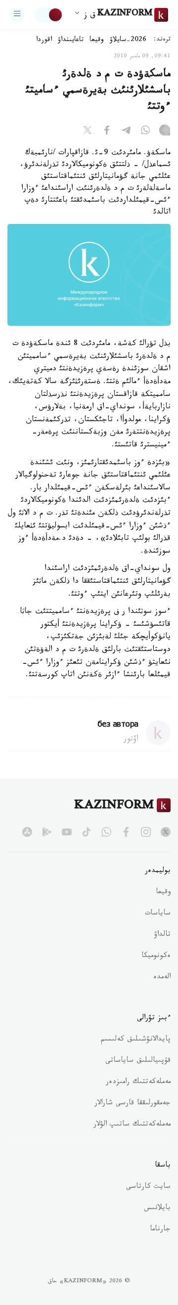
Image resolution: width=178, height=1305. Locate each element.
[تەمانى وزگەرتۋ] (49, 15)
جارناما (160, 1229)
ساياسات (158, 914)
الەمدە (162, 977)
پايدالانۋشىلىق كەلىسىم (136, 1040)
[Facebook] (107, 132)
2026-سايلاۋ (128, 40)
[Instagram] (165, 132)
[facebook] (126, 832)
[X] (87, 132)
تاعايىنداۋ (71, 40)
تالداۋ (162, 935)
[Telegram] (126, 132)
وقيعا (96, 40)
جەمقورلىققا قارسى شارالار (132, 1103)
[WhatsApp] (145, 132)
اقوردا (44, 40)
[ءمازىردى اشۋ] (17, 14)
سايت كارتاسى (148, 1187)
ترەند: (162, 40)
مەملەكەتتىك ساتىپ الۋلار (132, 1125)
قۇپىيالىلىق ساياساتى (138, 1061)
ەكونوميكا (156, 956)
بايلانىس (157, 1208)
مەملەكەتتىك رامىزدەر (138, 1082)
